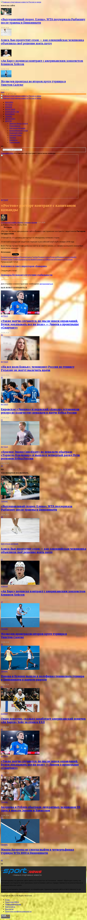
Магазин (9, 102)
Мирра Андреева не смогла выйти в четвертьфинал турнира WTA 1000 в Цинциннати (37, 851)
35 (2, 335)
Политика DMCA (12, 902)
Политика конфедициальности (18, 911)
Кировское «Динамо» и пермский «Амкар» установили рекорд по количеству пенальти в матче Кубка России (40, 411)
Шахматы (13, 140)
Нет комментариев (29, 222)
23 (2, 517)
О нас (7, 900)
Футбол (8, 105)
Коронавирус (14, 126)
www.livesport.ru (18, 252)
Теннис (8, 116)
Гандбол (12, 137)
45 (2, 729)
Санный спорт (15, 135)
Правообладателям (13, 904)
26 (2, 644)
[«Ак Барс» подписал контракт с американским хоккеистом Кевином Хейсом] (6, 56)
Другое (8, 121)
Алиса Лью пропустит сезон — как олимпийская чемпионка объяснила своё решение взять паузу (42, 41)
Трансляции (14, 142)
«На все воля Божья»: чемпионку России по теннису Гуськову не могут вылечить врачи (37, 368)
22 (2, 466)
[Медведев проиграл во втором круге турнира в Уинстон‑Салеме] (6, 76)
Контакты (9, 909)
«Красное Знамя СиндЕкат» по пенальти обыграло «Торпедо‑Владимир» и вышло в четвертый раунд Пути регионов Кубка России (40, 455)
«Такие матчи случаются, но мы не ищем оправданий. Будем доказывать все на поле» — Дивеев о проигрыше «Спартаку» (40, 324)
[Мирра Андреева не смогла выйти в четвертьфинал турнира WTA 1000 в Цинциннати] (20, 842)
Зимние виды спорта (18, 123)
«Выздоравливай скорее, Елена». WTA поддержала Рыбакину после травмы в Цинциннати (36, 508)
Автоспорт (10, 119)
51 (2, 687)
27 (2, 602)
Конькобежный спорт (18, 130)
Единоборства (12, 112)
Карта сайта (10, 907)
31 (2, 420)
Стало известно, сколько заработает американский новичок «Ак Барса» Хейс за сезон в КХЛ (43, 720)
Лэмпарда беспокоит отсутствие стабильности (26, 275)
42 (2, 860)
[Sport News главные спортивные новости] (22, 876)
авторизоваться (46, 284)
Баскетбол (10, 109)
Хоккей (8, 107)
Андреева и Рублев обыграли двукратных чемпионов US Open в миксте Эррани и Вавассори (40, 808)
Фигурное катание (17, 128)
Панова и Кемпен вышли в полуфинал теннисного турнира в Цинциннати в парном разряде (42, 678)
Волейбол (10, 114)
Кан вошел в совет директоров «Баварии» (24, 266)
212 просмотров (7, 222)
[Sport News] (21, 2)
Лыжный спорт (16, 133)
